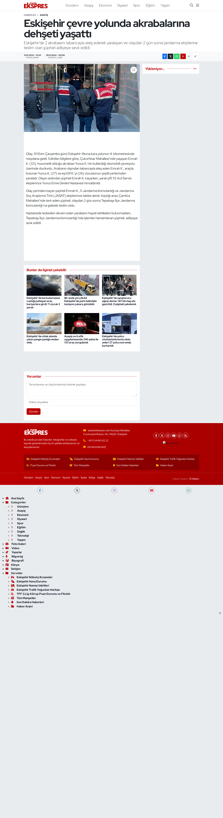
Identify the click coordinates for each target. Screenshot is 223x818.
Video (15, 548)
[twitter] (77, 490)
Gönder (33, 411)
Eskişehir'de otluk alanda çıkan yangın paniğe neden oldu (43, 339)
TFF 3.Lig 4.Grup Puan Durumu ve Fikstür (44, 594)
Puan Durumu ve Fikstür (43, 465)
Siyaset (122, 5)
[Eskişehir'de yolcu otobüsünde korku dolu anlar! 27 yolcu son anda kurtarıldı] (119, 323)
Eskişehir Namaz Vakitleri (130, 459)
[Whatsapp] (179, 435)
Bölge (92, 477)
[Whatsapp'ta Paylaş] (177, 56)
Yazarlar (16, 552)
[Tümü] (194, 68)
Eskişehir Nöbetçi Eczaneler (45, 459)
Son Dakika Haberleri (127, 465)
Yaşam (165, 5)
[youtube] (151, 490)
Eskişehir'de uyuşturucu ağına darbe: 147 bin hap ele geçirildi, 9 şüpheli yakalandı (119, 301)
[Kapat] (221, 613)
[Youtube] (173, 435)
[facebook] (40, 490)
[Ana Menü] (197, 5)
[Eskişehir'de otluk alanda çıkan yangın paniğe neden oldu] (44, 323)
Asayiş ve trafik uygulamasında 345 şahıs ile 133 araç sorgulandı (81, 339)
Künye (15, 565)
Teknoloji (110, 477)
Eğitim (150, 5)
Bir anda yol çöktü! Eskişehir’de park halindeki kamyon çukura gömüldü (80, 301)
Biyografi (17, 560)
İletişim (15, 569)
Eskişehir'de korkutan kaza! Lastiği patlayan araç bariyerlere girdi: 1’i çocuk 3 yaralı (43, 302)
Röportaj (17, 556)
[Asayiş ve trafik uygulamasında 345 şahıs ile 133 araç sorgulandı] (81, 323)
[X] (162, 435)
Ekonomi (105, 5)
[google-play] (171, 443)
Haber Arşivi (166, 465)
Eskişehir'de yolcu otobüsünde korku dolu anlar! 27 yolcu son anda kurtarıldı (116, 341)
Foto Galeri (18, 544)
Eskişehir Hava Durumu (86, 459)
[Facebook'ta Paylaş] (164, 56)
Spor (136, 5)
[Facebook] (156, 435)
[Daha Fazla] (183, 56)
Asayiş (88, 5)
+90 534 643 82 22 (98, 440)
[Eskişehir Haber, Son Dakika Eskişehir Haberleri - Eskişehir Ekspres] (36, 5)
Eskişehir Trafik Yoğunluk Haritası (177, 459)
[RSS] (185, 435)
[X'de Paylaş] (170, 56)
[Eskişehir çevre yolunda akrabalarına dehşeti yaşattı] (82, 98)
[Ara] (191, 5)
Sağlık (100, 477)
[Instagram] (168, 435)
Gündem (72, 5)
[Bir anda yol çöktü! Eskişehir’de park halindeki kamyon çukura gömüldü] (81, 285)
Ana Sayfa (17, 498)
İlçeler (84, 477)
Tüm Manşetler (81, 465)
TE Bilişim (194, 478)
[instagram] (114, 490)
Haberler (30, 15)
